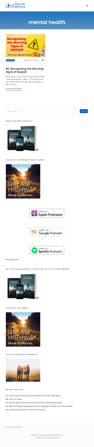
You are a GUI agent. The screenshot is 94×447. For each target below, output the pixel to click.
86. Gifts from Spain (14, 399)
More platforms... (13, 260)
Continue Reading (14, 89)
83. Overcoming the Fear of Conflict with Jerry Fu (26, 410)
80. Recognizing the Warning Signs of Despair (25, 70)
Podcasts (10, 60)
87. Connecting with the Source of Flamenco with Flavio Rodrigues (33, 396)
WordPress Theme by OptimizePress (47, 438)
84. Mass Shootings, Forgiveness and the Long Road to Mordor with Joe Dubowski (39, 406)
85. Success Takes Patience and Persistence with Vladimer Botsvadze (34, 403)
